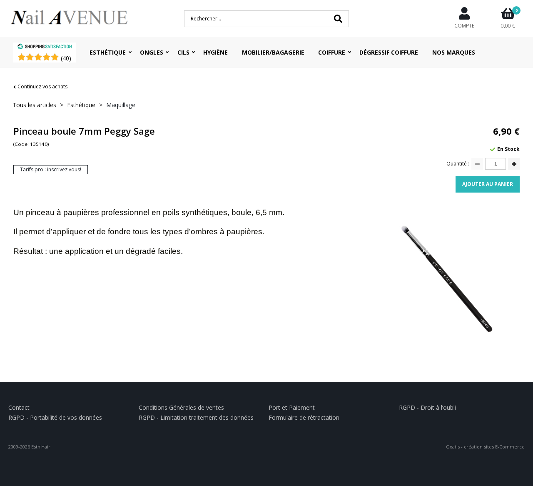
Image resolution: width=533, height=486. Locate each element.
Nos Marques (453, 52)
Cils (183, 52)
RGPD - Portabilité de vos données (55, 417)
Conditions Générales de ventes (181, 407)
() (66, 58)
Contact (19, 407)
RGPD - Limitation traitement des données (196, 417)
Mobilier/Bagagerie (273, 52)
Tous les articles (34, 105)
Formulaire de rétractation (304, 417)
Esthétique (108, 52)
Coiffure (331, 52)
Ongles (151, 52)
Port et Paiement (292, 407)
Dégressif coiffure (388, 52)
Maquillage (120, 105)
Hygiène (215, 52)
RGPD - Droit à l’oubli (427, 407)
